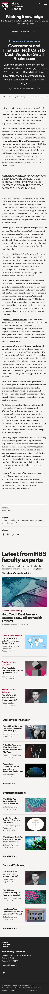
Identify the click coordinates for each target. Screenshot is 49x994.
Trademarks (35, 987)
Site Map (5, 987)
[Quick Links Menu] (45, 3)
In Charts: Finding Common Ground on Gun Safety (12, 820)
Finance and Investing (12, 610)
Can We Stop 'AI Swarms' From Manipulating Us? (9, 697)
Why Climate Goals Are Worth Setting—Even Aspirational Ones (13, 839)
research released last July (15, 319)
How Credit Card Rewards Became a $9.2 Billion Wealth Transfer (22, 617)
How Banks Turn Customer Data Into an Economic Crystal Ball (13, 911)
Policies (5, 990)
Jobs (12, 987)
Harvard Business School (6, 944)
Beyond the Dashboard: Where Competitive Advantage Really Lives (13, 767)
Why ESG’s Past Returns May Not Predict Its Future (10, 801)
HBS (3, 97)
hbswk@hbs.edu (9, 965)
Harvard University (22, 987)
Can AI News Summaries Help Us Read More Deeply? (11, 892)
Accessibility (14, 990)
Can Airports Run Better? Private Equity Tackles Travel (11, 640)
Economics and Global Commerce (24, 41)
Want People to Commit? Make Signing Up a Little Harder (12, 670)
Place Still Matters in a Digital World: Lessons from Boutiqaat (12, 728)
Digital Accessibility (29, 990)
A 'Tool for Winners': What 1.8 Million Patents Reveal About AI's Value (12, 748)
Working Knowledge (24, 16)
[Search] (40, 3)
